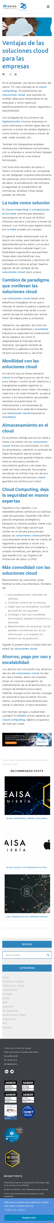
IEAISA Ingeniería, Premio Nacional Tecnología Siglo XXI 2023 (28, 818)
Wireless (7, 1027)
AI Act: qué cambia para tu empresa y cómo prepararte (24, 1195)
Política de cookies (15, 1210)
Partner (6, 998)
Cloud (5, 760)
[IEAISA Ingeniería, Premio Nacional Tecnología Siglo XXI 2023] (27, 795)
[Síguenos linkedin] (6, 1071)
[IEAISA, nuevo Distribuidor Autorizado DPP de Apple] (27, 844)
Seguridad (7, 1006)
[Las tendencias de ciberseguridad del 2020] (27, 893)
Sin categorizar (10, 1011)
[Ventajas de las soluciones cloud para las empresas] (27, 26)
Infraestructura (10, 990)
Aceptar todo (29, 1217)
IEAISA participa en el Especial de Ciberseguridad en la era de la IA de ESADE (26, 1184)
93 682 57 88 (12, 1056)
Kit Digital (7, 994)
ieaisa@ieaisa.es (10, 1064)
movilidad (37, 760)
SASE (5, 1002)
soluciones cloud (13, 94)
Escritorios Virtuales (13, 981)
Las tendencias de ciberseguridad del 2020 (28, 917)
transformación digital (14, 1015)
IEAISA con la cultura (13, 986)
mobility (29, 760)
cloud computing (17, 760)
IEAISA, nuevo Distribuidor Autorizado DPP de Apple (28, 868)
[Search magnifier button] (48, 955)
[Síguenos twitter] (12, 1071)
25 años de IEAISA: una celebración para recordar (26, 1189)
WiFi (4, 1023)
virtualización (9, 1019)
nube (45, 760)
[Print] (17, 74)
